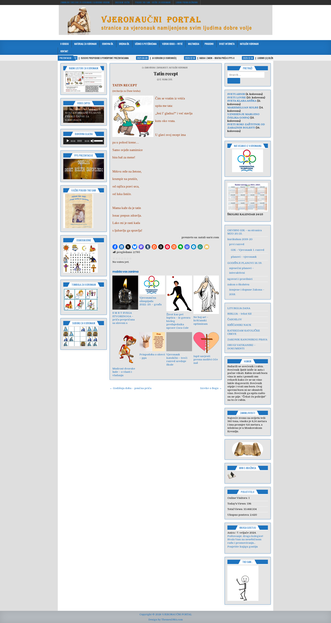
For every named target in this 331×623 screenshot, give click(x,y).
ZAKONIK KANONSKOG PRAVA (247, 339)
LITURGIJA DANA (238, 308)
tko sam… (247, 565)
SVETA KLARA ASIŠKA (241, 100)
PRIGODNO (209, 43)
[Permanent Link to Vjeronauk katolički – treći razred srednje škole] (179, 341)
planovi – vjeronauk (244, 256)
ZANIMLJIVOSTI (247, 413)
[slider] (98, 140)
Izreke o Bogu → (211, 388)
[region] (83, 82)
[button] (115, 246)
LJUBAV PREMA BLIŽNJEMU (187, 2)
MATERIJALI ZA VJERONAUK (85, 43)
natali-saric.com (208, 237)
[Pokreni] (67, 141)
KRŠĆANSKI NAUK (239, 324)
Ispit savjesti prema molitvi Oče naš (205, 359)
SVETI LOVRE (236, 97)
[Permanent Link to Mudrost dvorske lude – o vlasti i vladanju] (125, 348)
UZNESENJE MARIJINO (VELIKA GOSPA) (243, 116)
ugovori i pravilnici (239, 279)
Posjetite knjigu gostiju (242, 550)
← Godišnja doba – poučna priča (130, 388)
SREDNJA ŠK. (124, 43)
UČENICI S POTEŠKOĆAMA (146, 43)
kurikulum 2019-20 (239, 239)
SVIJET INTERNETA (226, 43)
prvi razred (236, 244)
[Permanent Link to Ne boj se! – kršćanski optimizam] (206, 295)
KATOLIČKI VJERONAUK (249, 43)
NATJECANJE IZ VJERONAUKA (247, 146)
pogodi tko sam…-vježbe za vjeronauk (152, 2)
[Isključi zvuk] (92, 141)
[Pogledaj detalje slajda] (83, 169)
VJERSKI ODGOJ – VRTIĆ (172, 43)
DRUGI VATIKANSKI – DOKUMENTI (241, 346)
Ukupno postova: (238, 514)
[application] (83, 140)
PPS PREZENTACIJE (83, 155)
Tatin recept (166, 74)
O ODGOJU (64, 43)
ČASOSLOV (234, 319)
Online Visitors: (237, 498)
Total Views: (235, 509)
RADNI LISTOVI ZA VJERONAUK (83, 68)
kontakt (64, 51)
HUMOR (247, 361)
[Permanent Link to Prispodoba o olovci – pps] (152, 341)
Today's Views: (237, 503)
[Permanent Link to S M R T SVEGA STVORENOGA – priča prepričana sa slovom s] (125, 293)
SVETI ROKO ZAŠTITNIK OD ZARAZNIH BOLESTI (246, 126)
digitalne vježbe (122, 2)
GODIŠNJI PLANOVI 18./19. (244, 263)
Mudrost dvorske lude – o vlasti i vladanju (123, 372)
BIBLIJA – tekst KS (239, 313)
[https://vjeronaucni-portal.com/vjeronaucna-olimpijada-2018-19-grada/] (247, 160)
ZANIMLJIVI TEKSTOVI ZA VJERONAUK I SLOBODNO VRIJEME (85, 2)
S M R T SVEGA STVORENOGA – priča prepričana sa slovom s (123, 318)
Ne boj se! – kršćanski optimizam (200, 320)
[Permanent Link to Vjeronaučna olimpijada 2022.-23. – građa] (152, 285)
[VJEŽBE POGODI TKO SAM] (78, 227)
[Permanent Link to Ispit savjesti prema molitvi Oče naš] (206, 342)
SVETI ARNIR (236, 94)
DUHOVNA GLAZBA (84, 134)
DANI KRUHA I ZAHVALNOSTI (156, 67)
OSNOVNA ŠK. (107, 43)
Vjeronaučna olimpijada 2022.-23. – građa (150, 301)
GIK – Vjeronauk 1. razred (247, 249)
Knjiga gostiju (247, 527)
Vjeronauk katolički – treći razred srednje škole (176, 359)
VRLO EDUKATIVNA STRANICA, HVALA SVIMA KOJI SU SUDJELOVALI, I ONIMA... (247, 543)
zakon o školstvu (238, 284)
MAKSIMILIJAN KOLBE (242, 107)
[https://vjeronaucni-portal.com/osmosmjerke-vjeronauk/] (80, 271)
